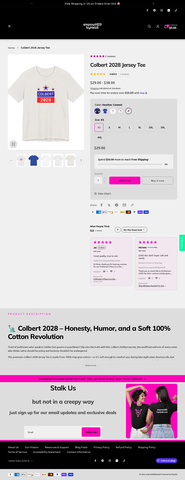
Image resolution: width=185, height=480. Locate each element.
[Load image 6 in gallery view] (34, 160)
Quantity (98, 173)
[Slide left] (32, 3)
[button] (9, 26)
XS (99, 127)
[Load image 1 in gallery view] (21, 160)
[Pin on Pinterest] (116, 205)
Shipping (94, 88)
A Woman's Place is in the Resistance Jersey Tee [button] (104, 279)
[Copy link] (132, 205)
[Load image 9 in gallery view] (70, 160)
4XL (100, 137)
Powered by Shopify (169, 474)
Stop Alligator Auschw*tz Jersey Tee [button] (152, 285)
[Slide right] (153, 3)
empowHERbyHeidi (153, 474)
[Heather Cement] (128, 111)
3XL (163, 127)
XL (139, 127)
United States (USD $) (18, 460)
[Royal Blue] (105, 111)
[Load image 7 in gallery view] (46, 160)
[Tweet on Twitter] (109, 205)
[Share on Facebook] (101, 205)
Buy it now (157, 180)
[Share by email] (124, 205)
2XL (151, 127)
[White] (113, 111)
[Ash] (121, 111)
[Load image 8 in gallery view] (58, 160)
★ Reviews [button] (182, 243)
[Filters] (118, 229)
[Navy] (97, 111)
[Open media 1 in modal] (46, 102)
